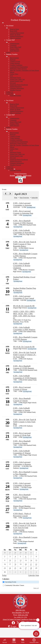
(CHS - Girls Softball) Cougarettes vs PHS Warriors (24, 328)
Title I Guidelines (15, 38)
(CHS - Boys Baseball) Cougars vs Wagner (22, 496)
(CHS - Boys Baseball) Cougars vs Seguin (22, 442)
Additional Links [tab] (20, 177)
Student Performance (16, 36)
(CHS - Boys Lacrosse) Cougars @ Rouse (22, 388)
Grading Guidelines (16, 65)
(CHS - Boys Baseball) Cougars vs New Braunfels (25, 473)
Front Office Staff (15, 47)
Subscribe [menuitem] (35, 197)
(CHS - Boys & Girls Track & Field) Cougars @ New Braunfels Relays (24, 244)
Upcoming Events (10, 582)
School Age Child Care (17, 79)
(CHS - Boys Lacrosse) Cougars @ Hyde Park (22, 434)
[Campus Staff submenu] (7, 42)
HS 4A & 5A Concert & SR (24, 306)
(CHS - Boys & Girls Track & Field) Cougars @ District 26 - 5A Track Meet (24, 354)
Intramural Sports (15, 77)
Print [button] (15, 197)
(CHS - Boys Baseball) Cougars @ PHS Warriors (23, 222)
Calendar (14, 642)
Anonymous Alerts (34, 642)
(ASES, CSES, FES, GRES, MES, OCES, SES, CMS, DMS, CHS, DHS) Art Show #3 (24, 314)
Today (4, 575)
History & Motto (15, 34)
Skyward (13, 83)
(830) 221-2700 (23, 615)
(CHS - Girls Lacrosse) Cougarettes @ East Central (23, 297)
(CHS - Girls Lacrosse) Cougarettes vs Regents (22, 463)
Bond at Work (14, 29)
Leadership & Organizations (19, 67)
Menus (12, 72)
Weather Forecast (15, 90)
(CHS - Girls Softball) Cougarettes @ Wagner (22, 452)
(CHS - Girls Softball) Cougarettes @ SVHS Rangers (24, 377)
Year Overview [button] (24, 197)
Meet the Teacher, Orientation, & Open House (24, 70)
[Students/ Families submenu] (7, 56)
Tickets (22, 642)
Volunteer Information (17, 88)
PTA (11, 76)
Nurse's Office (14, 49)
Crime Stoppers (15, 63)
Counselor (13, 45)
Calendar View (33, 575)
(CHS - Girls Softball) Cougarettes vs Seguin (21, 409)
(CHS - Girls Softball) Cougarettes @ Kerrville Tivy (24, 231)
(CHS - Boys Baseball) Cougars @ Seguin (22, 399)
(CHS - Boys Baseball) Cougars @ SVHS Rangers (23, 367)
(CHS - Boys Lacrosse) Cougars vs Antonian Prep (23, 212)
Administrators (14, 43)
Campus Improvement (17, 33)
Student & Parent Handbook (19, 85)
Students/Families (15, 95)
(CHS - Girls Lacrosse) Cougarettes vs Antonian (22, 204)
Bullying (13, 60)
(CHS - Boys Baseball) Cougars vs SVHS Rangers (25, 338)
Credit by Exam (15, 61)
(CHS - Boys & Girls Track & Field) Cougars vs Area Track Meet (24, 421)
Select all (36, 588)
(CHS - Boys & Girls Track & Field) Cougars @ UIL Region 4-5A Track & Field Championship (24, 526)
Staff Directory (14, 51)
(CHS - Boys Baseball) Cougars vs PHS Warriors (25, 255)
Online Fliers (14, 74)
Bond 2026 (13, 31)
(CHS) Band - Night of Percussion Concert (22, 515)
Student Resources (16, 86)
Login (14, 626)
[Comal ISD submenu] (14, 94)
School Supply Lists (16, 81)
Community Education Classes (14, 585)
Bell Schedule (14, 58)
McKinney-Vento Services (18, 68)
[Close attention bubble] (37, 620)
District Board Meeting (22, 506)
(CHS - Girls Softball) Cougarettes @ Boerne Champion (21, 265)
